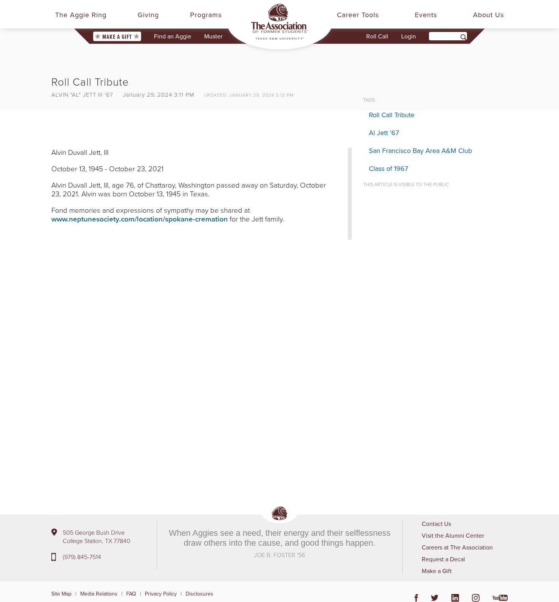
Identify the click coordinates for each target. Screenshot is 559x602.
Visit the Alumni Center (453, 535)
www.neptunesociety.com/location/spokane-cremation (139, 218)
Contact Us (436, 523)
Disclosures (199, 593)
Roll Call (377, 36)
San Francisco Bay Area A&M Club (420, 150)
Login (408, 36)
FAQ (131, 593)
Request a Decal (443, 559)
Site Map (61, 593)
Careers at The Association (457, 547)
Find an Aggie (172, 36)
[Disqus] (201, 359)
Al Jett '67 (384, 132)
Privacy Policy (161, 593)
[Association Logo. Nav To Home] (279, 22)
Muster (213, 36)
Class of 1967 (388, 168)
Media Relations (99, 593)
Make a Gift (117, 36)
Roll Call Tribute (391, 114)
